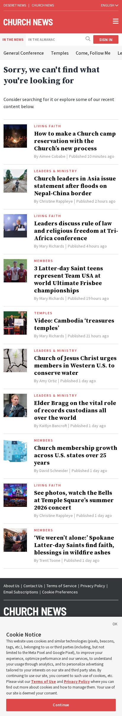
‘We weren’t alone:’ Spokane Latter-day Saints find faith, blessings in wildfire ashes (74, 545)
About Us (12, 585)
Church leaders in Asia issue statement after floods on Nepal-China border (75, 186)
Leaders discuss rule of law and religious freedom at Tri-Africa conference (76, 231)
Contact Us (33, 585)
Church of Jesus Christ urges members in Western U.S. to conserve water (75, 366)
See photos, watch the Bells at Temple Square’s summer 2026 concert (74, 500)
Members (43, 261)
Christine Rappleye (56, 201)
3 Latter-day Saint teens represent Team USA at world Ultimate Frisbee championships (68, 279)
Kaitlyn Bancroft (53, 425)
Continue (61, 704)
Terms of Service (61, 585)
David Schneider (53, 470)
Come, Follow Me (93, 53)
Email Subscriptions (21, 592)
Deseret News (15, 5)
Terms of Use (43, 681)
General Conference (24, 53)
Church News (43, 5)
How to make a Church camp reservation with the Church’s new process (75, 141)
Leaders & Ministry (55, 171)
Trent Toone (49, 560)
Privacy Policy (93, 585)
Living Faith (47, 126)
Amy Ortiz (48, 380)
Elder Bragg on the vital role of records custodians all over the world (75, 411)
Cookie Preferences (60, 592)
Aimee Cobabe (52, 156)
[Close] (114, 625)
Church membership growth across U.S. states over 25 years (75, 456)
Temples (60, 53)
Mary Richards (51, 246)
